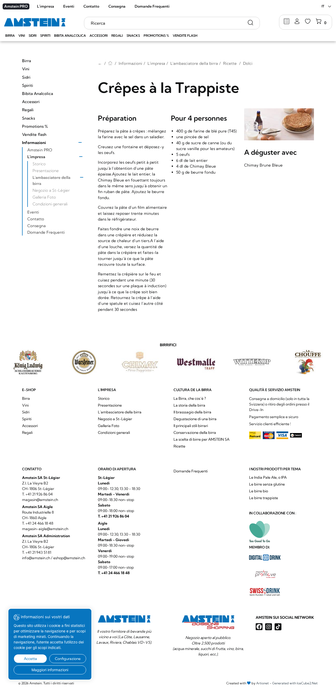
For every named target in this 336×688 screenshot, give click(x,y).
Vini (21, 36)
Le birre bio (258, 491)
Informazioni (34, 142)
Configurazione (68, 658)
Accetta (30, 658)
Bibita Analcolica (70, 36)
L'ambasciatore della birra (51, 180)
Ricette (230, 63)
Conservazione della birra (195, 432)
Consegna (116, 6)
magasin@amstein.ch (40, 499)
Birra (10, 36)
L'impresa (45, 6)
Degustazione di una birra (195, 419)
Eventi (68, 6)
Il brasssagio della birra (192, 412)
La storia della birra (189, 405)
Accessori (99, 36)
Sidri (32, 36)
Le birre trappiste (263, 497)
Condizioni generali (50, 203)
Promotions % (156, 36)
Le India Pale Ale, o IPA (268, 477)
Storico (39, 163)
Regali (117, 36)
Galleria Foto (44, 197)
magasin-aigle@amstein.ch (45, 528)
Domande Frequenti (152, 6)
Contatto (91, 6)
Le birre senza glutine (267, 484)
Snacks (133, 36)
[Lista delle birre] (287, 21)
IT (323, 6)
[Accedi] (297, 21)
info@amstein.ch (36, 558)
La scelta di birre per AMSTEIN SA (201, 439)
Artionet (262, 683)
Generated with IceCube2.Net (295, 683)
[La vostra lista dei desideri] (308, 21)
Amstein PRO (16, 6)
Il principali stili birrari (191, 425)
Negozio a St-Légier (51, 190)
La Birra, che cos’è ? (190, 398)
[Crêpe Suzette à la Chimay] (279, 124)
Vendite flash (185, 36)
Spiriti (45, 36)
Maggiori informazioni (50, 670)
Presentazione (46, 170)
